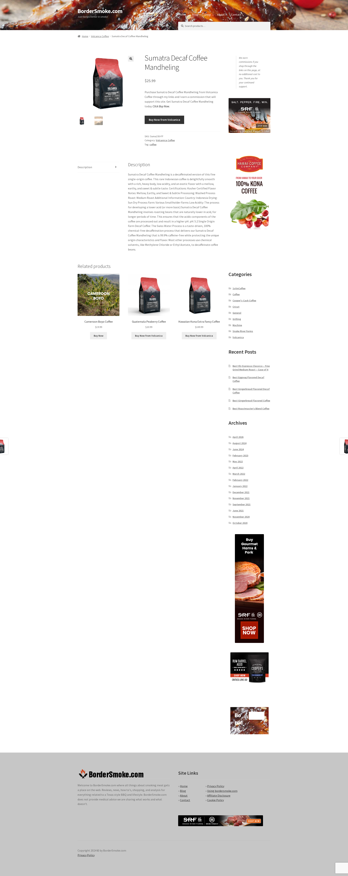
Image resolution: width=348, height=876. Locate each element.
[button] (131, 59)
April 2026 (238, 437)
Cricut (236, 306)
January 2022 (240, 486)
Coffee (236, 294)
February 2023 (240, 455)
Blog (195, 14)
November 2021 (241, 498)
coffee (153, 144)
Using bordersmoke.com (222, 791)
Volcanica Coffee (100, 36)
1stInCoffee (239, 288)
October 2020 (240, 523)
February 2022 (240, 480)
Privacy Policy (215, 786)
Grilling (237, 319)
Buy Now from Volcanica (164, 119)
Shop (207, 14)
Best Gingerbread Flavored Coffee (251, 400)
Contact (236, 14)
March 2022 (239, 473)
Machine (237, 325)
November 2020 (241, 516)
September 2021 (241, 504)
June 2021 (238, 510)
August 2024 (239, 443)
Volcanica (238, 337)
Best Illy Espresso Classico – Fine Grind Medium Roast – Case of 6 (251, 367)
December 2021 (241, 492)
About (221, 14)
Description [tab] (85, 167)
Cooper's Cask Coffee (244, 300)
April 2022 (238, 467)
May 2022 (238, 461)
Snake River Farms (243, 331)
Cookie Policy (215, 800)
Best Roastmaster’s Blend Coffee (251, 408)
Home (182, 14)
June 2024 (238, 449)
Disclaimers (161, 25)
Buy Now (98, 335)
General (237, 312)
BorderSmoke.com (100, 11)
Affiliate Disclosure (218, 795)
